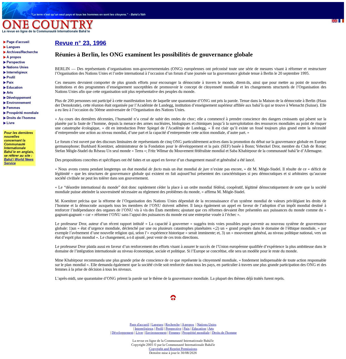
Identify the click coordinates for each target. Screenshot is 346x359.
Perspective (173, 328)
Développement (122, 332)
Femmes (174, 332)
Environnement (156, 332)
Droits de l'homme (224, 332)
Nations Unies (206, 324)
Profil (159, 328)
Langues (157, 324)
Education (199, 328)
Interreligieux (144, 328)
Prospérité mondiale (196, 332)
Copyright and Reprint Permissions (173, 349)
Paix (187, 328)
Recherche (172, 324)
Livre (139, 332)
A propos (188, 324)
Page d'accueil (139, 324)
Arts (211, 328)
